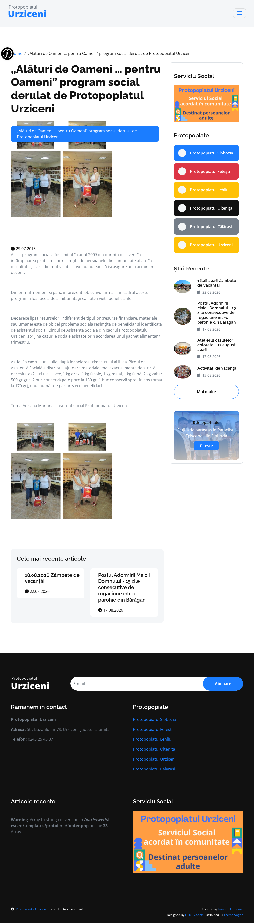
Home (16, 53)
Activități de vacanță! (217, 368)
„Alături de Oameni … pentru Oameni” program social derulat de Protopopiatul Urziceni (86, 88)
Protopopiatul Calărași (154, 769)
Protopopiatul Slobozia (154, 719)
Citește (206, 445)
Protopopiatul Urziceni (154, 759)
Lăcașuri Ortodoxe (230, 909)
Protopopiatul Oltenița (154, 749)
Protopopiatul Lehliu (152, 739)
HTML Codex (194, 915)
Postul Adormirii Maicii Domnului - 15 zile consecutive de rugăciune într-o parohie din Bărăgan (124, 587)
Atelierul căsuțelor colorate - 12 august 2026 (216, 345)
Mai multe (206, 391)
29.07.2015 (25, 248)
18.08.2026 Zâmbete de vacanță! (216, 283)
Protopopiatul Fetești (153, 729)
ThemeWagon (233, 915)
